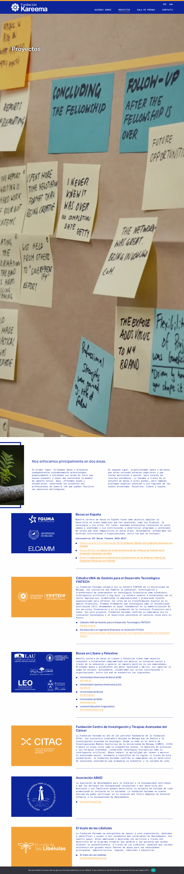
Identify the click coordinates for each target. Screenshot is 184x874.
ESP (164, 4)
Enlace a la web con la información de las (126, 545)
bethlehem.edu (88, 702)
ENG (171, 4)
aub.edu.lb (85, 680)
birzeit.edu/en (87, 695)
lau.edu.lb (85, 687)
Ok (153, 870)
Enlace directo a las (122, 552)
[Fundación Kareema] (29, 7)
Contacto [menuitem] (167, 9)
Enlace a (122, 559)
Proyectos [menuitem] (124, 9)
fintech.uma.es (88, 625)
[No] (181, 870)
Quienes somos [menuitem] (103, 9)
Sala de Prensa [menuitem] (146, 9)
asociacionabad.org (90, 801)
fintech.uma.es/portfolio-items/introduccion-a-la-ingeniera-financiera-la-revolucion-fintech (125, 635)
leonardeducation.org (91, 709)
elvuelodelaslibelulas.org (93, 858)
